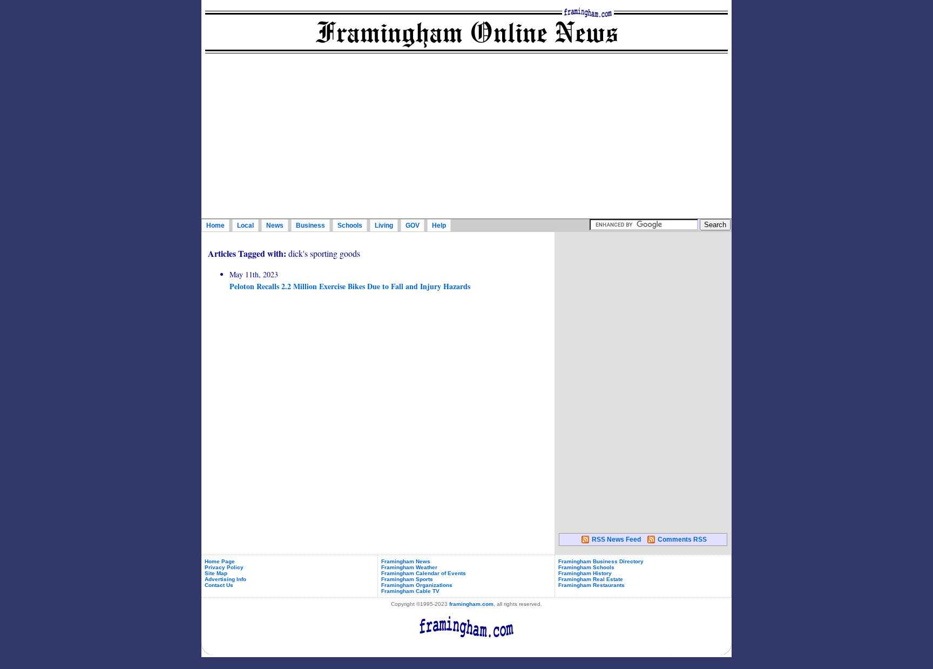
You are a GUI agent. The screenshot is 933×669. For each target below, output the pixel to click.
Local (245, 225)
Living (384, 225)
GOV (412, 225)
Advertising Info (225, 579)
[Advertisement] (466, 137)
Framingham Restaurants (591, 585)
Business (310, 225)
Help (439, 225)
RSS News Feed (616, 539)
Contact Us (219, 585)
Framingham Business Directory (601, 561)
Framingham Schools (586, 567)
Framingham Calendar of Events (423, 573)
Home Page (220, 561)
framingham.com (471, 604)
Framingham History (585, 573)
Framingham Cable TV (410, 591)
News (274, 225)
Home (215, 225)
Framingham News (405, 561)
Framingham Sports (407, 579)
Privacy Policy (224, 567)
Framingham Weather (409, 567)
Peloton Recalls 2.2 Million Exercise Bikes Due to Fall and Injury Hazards (349, 286)
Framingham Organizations (416, 585)
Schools (349, 225)
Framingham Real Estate (590, 579)
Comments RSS (682, 539)
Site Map (216, 573)
